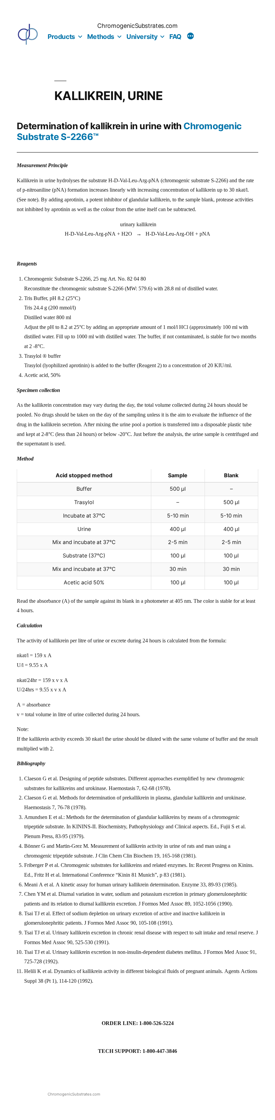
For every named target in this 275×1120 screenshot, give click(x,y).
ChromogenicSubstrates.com (137, 25)
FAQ (175, 37)
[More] (190, 37)
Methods (100, 37)
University (141, 37)
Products (61, 37)
